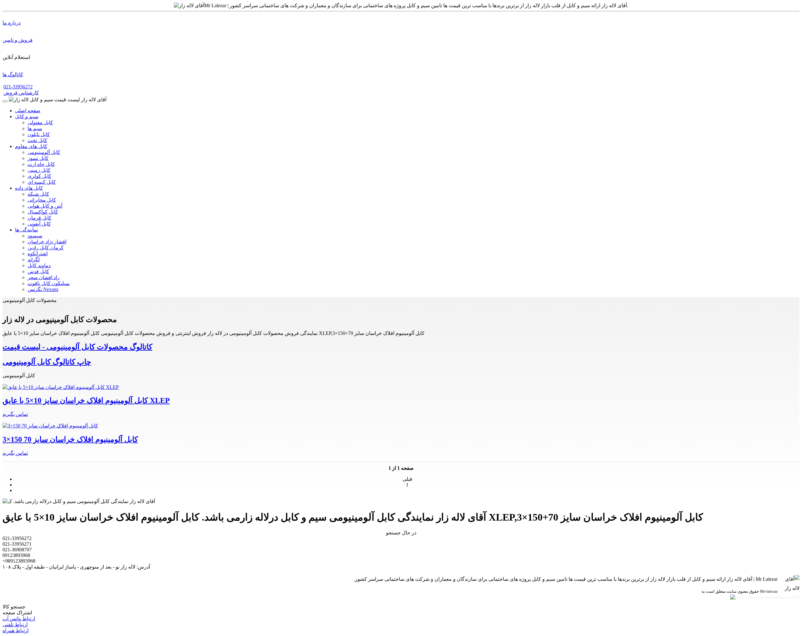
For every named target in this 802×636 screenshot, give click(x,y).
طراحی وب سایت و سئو (781, 596)
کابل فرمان (39, 217)
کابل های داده (29, 188)
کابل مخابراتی (42, 200)
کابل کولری (39, 176)
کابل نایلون (39, 134)
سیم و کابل (26, 116)
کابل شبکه (38, 194)
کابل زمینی (39, 170)
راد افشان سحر (44, 277)
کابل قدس (38, 271)
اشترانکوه (38, 253)
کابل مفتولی (40, 122)
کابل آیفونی (39, 223)
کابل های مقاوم (31, 146)
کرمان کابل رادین (46, 247)
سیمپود (35, 235)
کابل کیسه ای (42, 182)
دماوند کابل (39, 265)
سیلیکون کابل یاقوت (49, 283)
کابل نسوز (38, 158)
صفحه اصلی (27, 110)
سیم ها (35, 128)
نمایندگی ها (26, 229)
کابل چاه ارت (41, 164)
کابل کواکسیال (43, 212)
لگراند (34, 259)
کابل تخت (37, 140)
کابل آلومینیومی (44, 152)
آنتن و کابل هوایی (45, 206)
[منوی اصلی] (5, 101)
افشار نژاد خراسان (47, 241)
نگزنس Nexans (43, 289)
